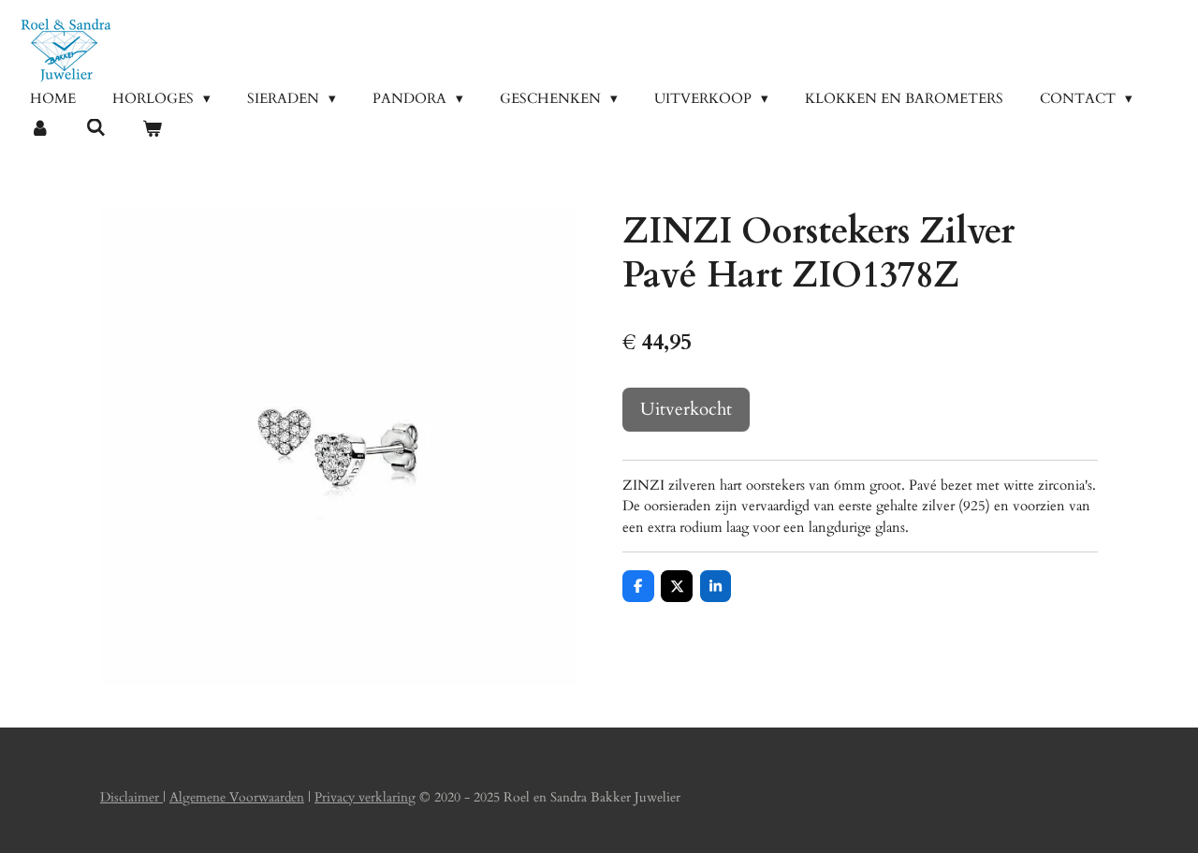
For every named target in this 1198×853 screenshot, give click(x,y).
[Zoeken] (96, 128)
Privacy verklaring (365, 797)
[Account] (40, 129)
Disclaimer (131, 797)
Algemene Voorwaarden (236, 797)
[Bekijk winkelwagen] (152, 129)
